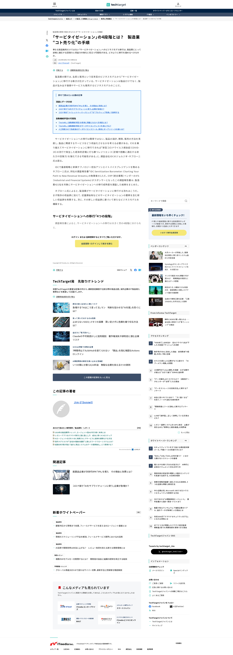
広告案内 (77, 649)
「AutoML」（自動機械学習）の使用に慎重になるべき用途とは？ (83, 122)
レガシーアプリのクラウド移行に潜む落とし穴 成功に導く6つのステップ (83, 435)
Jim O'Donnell (83, 402)
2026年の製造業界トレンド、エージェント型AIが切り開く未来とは (80, 432)
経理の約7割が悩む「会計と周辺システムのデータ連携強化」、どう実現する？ (84, 444)
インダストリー (172, 14)
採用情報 (139, 649)
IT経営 (149, 14)
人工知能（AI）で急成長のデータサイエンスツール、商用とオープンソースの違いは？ (91, 129)
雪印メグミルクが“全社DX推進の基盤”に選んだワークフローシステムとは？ (84, 441)
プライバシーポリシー (106, 649)
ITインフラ (58, 14)
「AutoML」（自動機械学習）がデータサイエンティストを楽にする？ (85, 126)
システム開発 (128, 14)
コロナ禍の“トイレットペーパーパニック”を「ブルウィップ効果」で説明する (89, 112)
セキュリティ (82, 14)
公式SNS (66, 649)
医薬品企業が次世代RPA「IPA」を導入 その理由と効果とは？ (83, 105)
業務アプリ (104, 14)
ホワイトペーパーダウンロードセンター (168, 10)
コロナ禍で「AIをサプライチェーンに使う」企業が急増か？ (81, 109)
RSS (119, 649)
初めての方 (99, 10)
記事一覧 (133, 10)
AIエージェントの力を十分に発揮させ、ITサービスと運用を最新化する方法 (83, 438)
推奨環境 (150, 649)
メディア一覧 (54, 649)
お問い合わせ (89, 649)
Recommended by (125, 449)
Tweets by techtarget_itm (162, 546)
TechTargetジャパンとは (65, 10)
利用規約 (179, 643)
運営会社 (129, 649)
